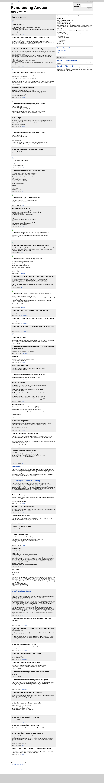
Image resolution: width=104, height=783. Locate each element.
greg (22, 114)
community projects (16, 1)
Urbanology (19, 769)
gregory (23, 754)
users (23, 1)
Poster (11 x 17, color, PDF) (63, 48)
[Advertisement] (52, 779)
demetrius (23, 273)
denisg (22, 84)
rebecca (23, 730)
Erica (22, 477)
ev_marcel (23, 545)
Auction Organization (67, 60)
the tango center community (18, 764)
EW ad (58, 52)
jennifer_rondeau (30, 1)
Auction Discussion (66, 66)
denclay (23, 34)
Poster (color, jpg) (61, 50)
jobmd (23, 523)
